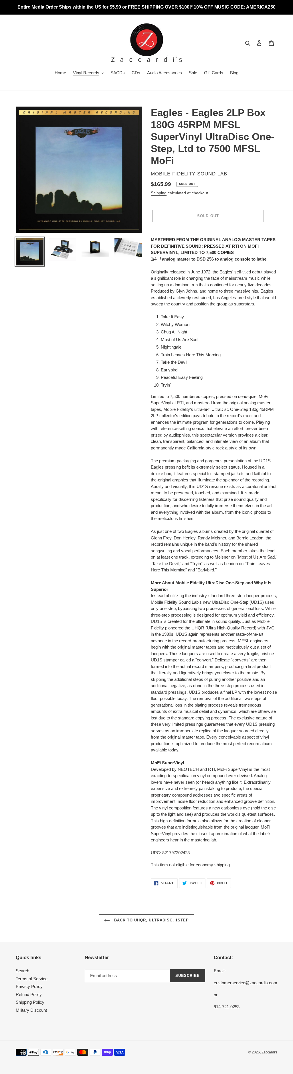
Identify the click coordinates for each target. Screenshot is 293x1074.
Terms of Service (31, 978)
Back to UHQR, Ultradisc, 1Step (151, 920)
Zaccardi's (269, 1052)
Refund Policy (29, 994)
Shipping (159, 193)
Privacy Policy (29, 986)
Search (22, 970)
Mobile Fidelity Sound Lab (189, 174)
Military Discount (31, 1010)
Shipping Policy (30, 1002)
